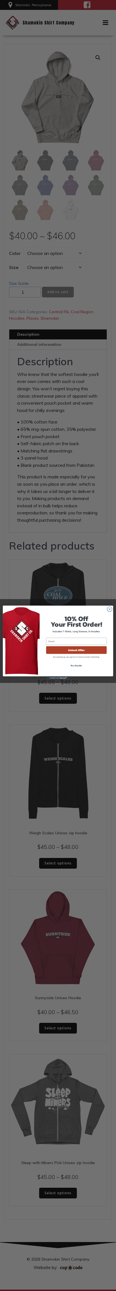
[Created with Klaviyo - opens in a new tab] (58, 678)
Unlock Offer (76, 650)
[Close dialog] (109, 609)
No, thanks (76, 665)
